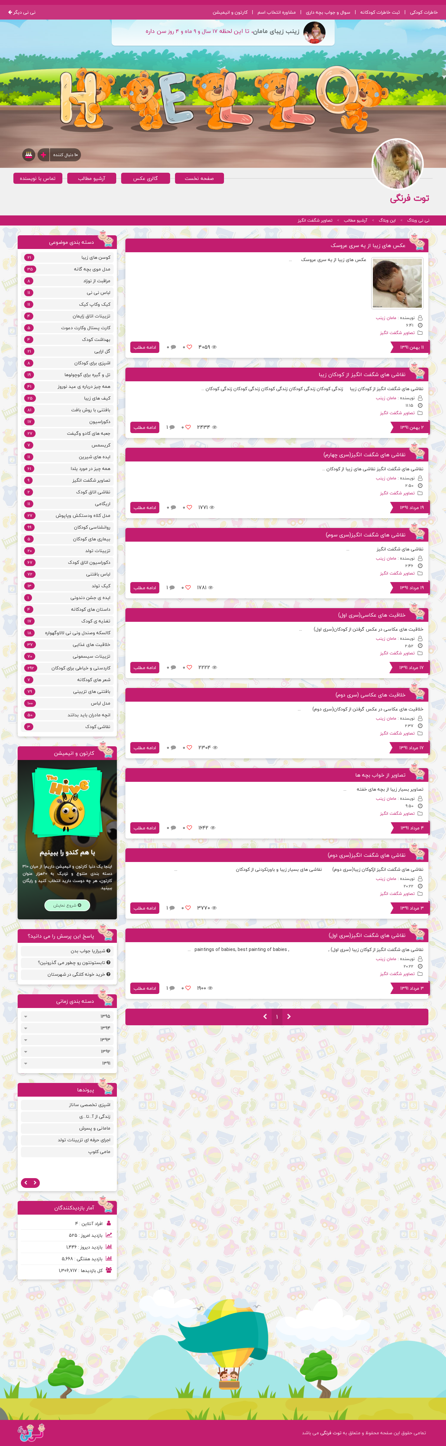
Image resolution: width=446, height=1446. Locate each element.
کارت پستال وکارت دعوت (68, 328)
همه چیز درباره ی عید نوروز (68, 386)
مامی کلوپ (99, 1151)
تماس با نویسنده (38, 178)
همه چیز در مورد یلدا (68, 468)
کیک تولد (68, 586)
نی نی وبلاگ (418, 220)
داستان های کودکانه (68, 609)
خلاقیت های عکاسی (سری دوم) (371, 694)
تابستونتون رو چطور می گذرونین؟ (72, 962)
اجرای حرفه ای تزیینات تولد (84, 1140)
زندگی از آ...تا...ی (94, 1116)
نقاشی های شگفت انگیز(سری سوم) (366, 534)
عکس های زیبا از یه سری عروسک (368, 245)
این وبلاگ (387, 220)
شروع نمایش (65, 905)
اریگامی (68, 504)
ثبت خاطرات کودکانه (380, 12)
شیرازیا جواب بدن (88, 951)
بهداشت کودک (68, 339)
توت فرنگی (331, 1433)
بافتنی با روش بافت (68, 410)
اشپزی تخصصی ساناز (89, 1105)
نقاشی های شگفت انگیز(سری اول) (367, 935)
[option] (67, 1129)
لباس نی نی (68, 292)
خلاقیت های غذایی (68, 644)
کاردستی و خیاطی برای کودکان (68, 668)
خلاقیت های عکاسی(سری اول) (372, 615)
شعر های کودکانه (68, 680)
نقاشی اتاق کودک (68, 492)
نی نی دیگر (24, 12)
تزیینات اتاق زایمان (68, 316)
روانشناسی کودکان (68, 527)
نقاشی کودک (68, 727)
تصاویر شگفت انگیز (315, 220)
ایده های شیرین (68, 457)
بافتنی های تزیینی (68, 691)
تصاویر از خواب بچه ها (380, 775)
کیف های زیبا (68, 398)
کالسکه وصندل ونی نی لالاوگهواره (68, 633)
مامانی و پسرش (94, 1128)
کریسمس (68, 445)
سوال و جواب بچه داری (328, 12)
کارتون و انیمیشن (230, 12)
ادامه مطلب (145, 347)
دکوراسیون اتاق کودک (68, 562)
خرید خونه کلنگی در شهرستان (77, 974)
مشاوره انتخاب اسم (277, 12)
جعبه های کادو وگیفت (68, 433)
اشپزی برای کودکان (68, 363)
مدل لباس (68, 703)
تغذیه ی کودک (68, 621)
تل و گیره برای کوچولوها (68, 375)
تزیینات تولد (68, 551)
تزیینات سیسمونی (68, 656)
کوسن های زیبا (68, 257)
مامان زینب (386, 317)
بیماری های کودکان (68, 539)
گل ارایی (68, 351)
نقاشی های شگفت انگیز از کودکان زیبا (362, 374)
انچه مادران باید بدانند (68, 715)
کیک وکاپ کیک (68, 304)
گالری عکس (145, 178)
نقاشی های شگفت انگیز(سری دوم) (367, 855)
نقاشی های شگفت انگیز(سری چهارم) (365, 454)
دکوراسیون (68, 421)
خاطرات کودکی (424, 12)
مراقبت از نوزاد (68, 281)
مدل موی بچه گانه (68, 269)
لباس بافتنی (68, 574)
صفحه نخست (199, 178)
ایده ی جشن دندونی (68, 597)
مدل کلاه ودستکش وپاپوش (68, 515)
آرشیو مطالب (91, 178)
